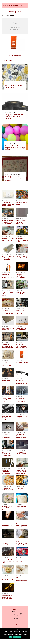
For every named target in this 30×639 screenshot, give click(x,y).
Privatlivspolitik (17, 636)
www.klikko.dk (16, 620)
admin (12, 15)
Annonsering (15, 627)
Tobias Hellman (18, 83)
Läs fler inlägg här (15, 55)
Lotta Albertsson (16, 174)
